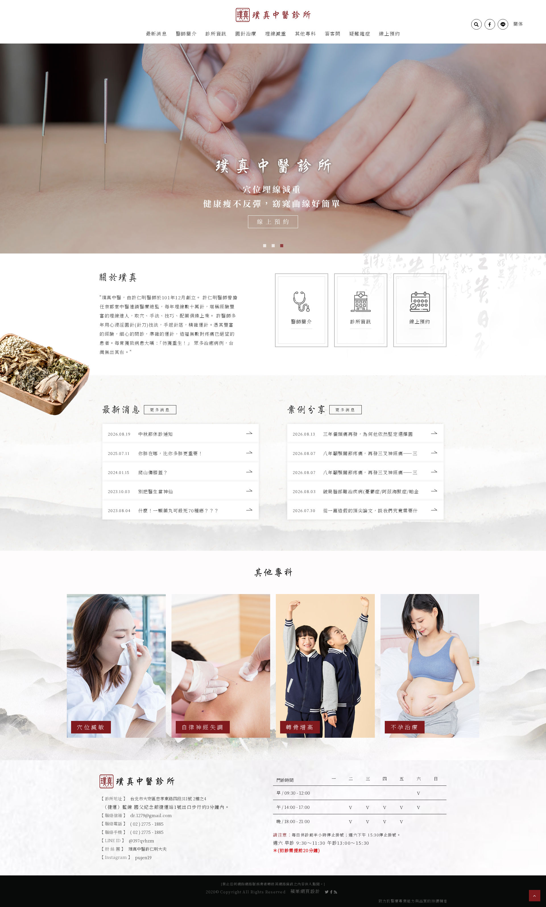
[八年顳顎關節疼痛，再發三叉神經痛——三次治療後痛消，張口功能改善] (365, 452)
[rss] (335, 891)
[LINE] (503, 24)
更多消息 (160, 410)
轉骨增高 (300, 727)
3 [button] (281, 245)
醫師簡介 (186, 33)
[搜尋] (476, 24)
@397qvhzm (141, 841)
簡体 (518, 23)
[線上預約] (420, 310)
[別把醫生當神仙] (180, 490)
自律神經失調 (202, 727)
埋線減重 (275, 33)
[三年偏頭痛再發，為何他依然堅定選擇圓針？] (365, 433)
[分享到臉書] (331, 891)
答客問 (333, 33)
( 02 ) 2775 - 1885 (147, 824)
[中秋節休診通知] (180, 433)
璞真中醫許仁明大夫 (147, 849)
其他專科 (305, 33)
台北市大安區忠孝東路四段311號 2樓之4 (168, 798)
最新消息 (156, 33)
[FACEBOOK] (490, 24)
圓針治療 (246, 33)
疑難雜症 (360, 33)
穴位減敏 (91, 727)
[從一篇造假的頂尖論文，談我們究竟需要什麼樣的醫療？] (365, 510)
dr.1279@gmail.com (151, 815)
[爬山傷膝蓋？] (180, 471)
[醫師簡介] (302, 310)
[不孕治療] (429, 665)
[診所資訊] (361, 310)
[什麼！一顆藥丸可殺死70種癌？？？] (180, 510)
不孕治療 (404, 727)
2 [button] (273, 245)
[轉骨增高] (325, 665)
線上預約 (389, 33)
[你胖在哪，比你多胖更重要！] (180, 452)
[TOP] (534, 895)
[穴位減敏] (116, 665)
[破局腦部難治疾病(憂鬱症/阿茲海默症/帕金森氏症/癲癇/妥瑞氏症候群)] (365, 490)
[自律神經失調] (220, 665)
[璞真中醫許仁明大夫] (273, 14)
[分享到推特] (327, 891)
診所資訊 (216, 33)
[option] (273, 148)
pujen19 (143, 857)
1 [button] (264, 245)
